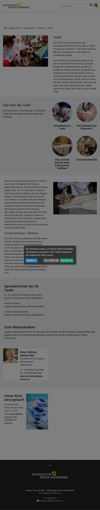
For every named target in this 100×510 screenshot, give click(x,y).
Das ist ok (67, 260)
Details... (32, 260)
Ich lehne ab (51, 260)
